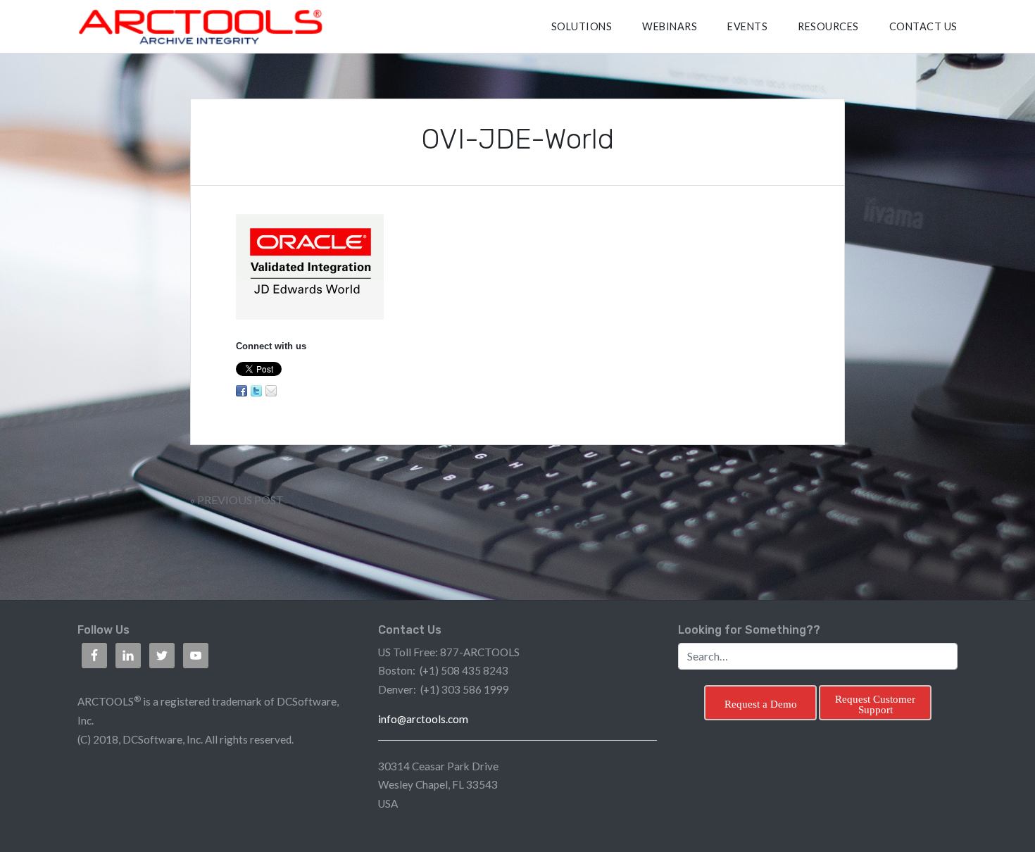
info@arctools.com (423, 719)
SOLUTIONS (582, 26)
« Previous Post (237, 499)
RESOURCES (828, 26)
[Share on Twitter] (256, 390)
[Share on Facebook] (241, 390)
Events (747, 26)
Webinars (669, 26)
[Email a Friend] (271, 390)
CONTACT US (923, 26)
